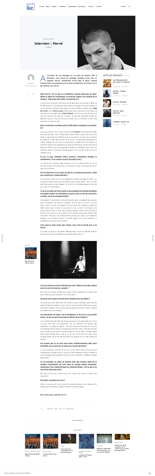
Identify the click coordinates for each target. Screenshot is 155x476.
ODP (64, 408)
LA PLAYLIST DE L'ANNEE (85, 451)
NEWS (38, 451)
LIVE (98, 446)
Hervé (55, 408)
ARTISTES (45, 39)
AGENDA (45, 451)
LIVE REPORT (33, 451)
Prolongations (70, 408)
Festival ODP (50, 408)
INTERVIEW (51, 39)
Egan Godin (31, 83)
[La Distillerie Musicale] (30, 6)
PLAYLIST (81, 452)
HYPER (60, 408)
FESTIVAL (27, 451)
